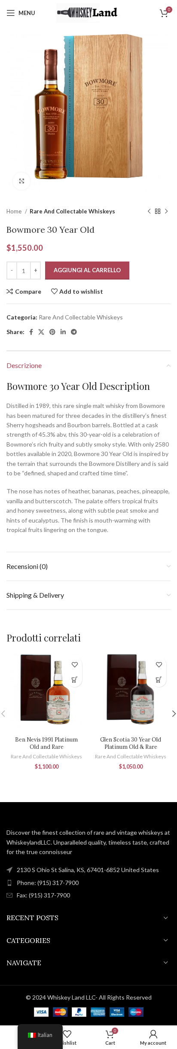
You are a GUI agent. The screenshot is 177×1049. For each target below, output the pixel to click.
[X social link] (41, 332)
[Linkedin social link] (63, 332)
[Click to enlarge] (21, 181)
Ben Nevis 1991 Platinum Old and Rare (46, 743)
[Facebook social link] (31, 332)
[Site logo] (88, 12)
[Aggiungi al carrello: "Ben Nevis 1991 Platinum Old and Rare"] (74, 679)
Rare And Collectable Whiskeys (72, 211)
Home (14, 211)
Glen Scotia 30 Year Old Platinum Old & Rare (130, 743)
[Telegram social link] (73, 332)
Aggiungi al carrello (87, 270)
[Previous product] (149, 211)
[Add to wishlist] (74, 664)
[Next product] (166, 211)
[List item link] (88, 883)
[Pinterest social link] (52, 332)
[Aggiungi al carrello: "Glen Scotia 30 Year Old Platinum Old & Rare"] (158, 679)
